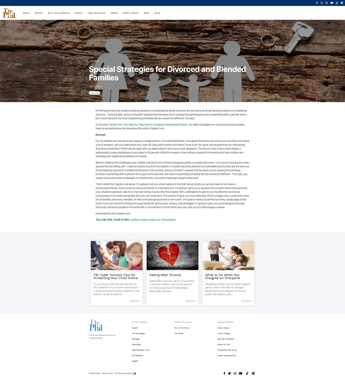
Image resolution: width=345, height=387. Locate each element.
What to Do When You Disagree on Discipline (222, 276)
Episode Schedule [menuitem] (225, 339)
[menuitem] (316, 3)
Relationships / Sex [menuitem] (140, 350)
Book (146, 12)
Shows (39, 12)
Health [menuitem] (135, 328)
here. (162, 128)
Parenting (94, 93)
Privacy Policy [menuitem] (94, 373)
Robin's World (131, 12)
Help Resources (96, 12)
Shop (157, 12)
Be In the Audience (59, 12)
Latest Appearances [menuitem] (226, 355)
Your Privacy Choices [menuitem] (123, 373)
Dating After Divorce (165, 275)
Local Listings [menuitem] (223, 333)
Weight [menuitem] (135, 361)
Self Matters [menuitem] (137, 355)
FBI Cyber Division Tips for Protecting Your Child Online (116, 276)
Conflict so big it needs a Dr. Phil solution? (136, 219)
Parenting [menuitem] (136, 344)
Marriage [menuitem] (135, 339)
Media (114, 12)
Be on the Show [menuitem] (182, 328)
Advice (78, 12)
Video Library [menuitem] (223, 328)
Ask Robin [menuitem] (179, 333)
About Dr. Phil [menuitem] (223, 344)
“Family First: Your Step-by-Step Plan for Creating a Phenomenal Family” (148, 124)
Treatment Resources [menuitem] (227, 350)
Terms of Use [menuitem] (107, 373)
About (26, 12)
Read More (135, 301)
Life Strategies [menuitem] (138, 333)
